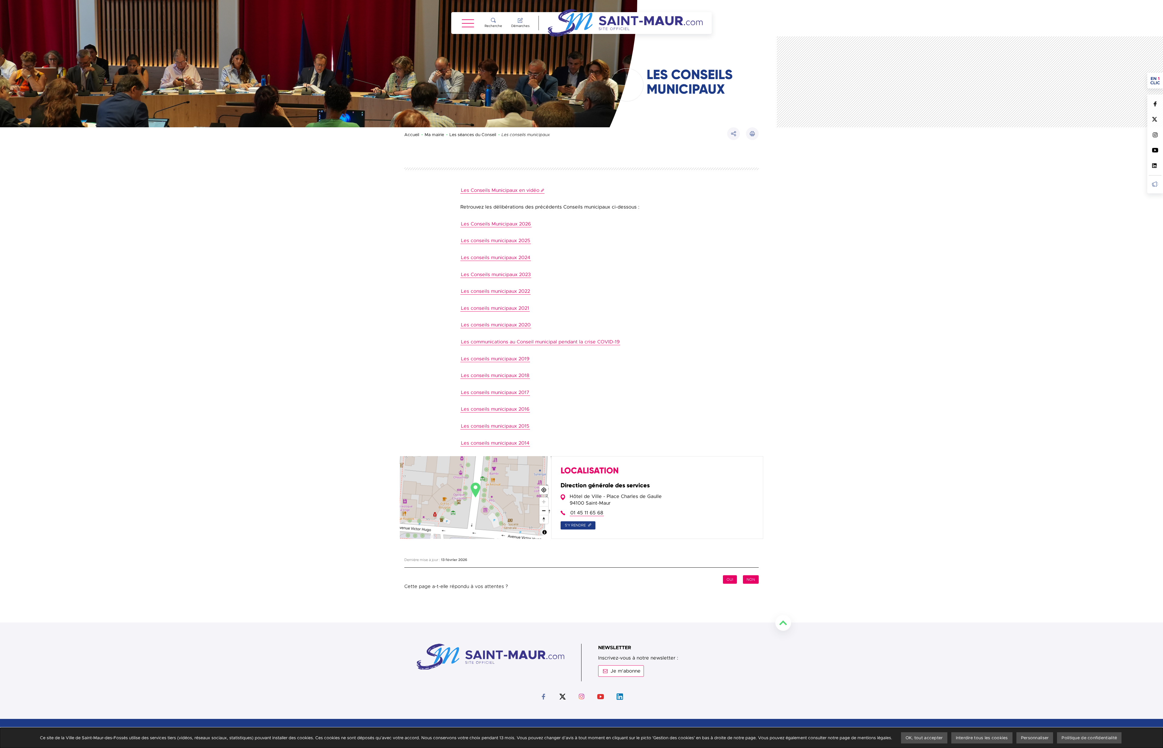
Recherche (493, 26)
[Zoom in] (543, 501)
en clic (1156, 80)
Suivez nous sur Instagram (1155, 134)
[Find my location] (543, 490)
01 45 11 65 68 (586, 513)
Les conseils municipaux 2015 (495, 426)
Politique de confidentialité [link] (1089, 737)
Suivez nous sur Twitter (1155, 119)
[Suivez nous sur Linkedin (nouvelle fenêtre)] (1155, 165)
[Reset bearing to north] (543, 519)
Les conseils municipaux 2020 (496, 325)
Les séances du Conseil (472, 134)
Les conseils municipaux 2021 (495, 308)
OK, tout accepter (924, 737)
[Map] (475, 497)
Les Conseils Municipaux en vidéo (500, 190)
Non (751, 579)
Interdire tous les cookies (982, 737)
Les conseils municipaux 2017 (495, 392)
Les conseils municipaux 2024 (495, 258)
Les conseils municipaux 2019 (495, 359)
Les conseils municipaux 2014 (495, 443)
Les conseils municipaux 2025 (495, 241)
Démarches (520, 26)
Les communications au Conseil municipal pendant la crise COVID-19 (540, 342)
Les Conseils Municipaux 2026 (496, 224)
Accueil (411, 134)
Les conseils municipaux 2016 (495, 409)
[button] (752, 133)
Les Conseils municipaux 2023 (496, 275)
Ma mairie (434, 134)
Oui (730, 579)
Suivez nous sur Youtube (1155, 150)
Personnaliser (1035, 737)
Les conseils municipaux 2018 (495, 375)
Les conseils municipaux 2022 (495, 291)
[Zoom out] (543, 510)
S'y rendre (576, 525)
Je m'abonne (626, 671)
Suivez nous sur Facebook (1155, 104)
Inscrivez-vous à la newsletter (1155, 184)
